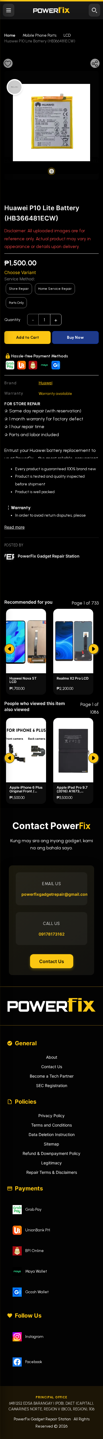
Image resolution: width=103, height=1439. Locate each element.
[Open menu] (8, 10)
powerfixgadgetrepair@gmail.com (51, 894)
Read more (14, 527)
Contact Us (51, 961)
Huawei (45, 382)
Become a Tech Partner (52, 1076)
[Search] (94, 10)
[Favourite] (8, 63)
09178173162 (52, 934)
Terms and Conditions (51, 1125)
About (51, 1057)
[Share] (95, 63)
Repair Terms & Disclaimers (51, 1172)
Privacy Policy (51, 1115)
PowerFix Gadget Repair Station (49, 556)
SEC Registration (51, 1085)
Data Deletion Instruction (52, 1134)
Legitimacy (51, 1162)
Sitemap (51, 1143)
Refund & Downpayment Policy (51, 1153)
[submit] (9, 649)
